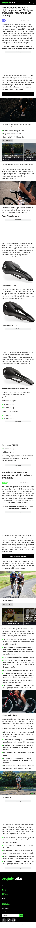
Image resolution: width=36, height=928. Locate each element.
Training (4, 482)
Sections (4, 889)
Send (21, 915)
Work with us (5, 894)
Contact (4, 893)
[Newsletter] (33, 3)
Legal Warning (5, 902)
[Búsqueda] (30, 3)
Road (3, 20)
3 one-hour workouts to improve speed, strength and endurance (12, 157)
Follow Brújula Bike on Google (18, 94)
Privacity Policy (6, 904)
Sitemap (4, 890)
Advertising (18, 52)
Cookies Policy (5, 903)
